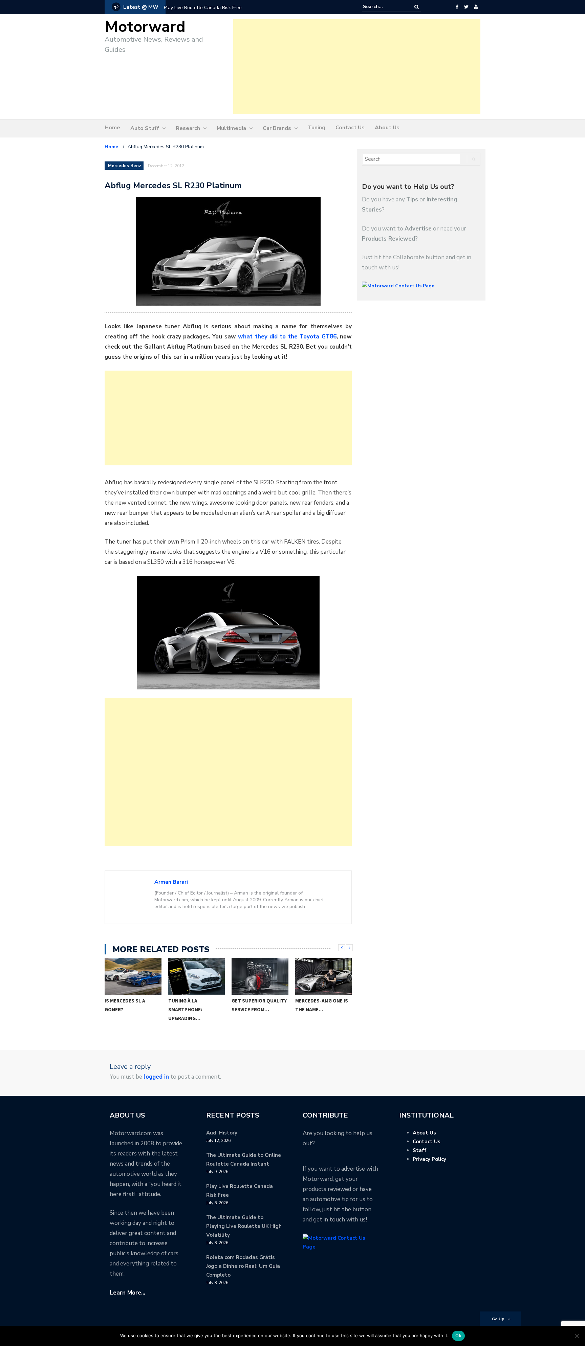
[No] (576, 1335)
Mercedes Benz (124, 166)
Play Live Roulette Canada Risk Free (203, 7)
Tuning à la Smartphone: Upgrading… (122, 1009)
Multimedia (231, 128)
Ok (458, 1335)
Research (188, 128)
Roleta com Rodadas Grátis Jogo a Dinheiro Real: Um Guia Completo (243, 1266)
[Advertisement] (356, 66)
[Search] (417, 7)
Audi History (221, 1132)
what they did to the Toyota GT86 (287, 336)
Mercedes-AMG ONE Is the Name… (258, 1005)
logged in (156, 1077)
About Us (387, 127)
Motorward (145, 27)
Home (112, 127)
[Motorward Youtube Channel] (476, 7)
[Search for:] (383, 6)
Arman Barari (171, 882)
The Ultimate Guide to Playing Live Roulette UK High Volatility (244, 1226)
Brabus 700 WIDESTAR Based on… (321, 1005)
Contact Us (350, 127)
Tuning (316, 127)
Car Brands (277, 128)
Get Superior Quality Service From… (195, 1005)
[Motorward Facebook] (456, 7)
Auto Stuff (144, 128)
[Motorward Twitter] (466, 7)
